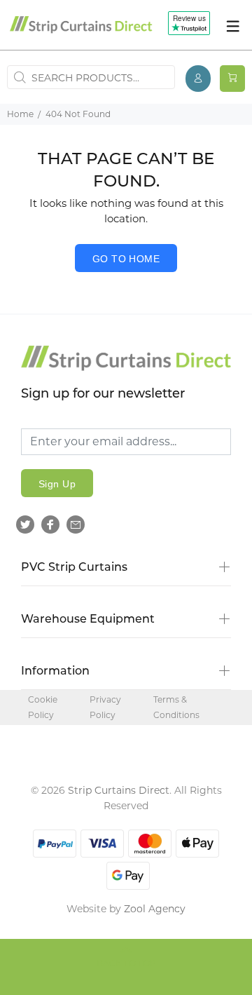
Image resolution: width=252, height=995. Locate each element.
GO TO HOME (126, 258)
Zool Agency (155, 908)
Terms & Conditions (176, 707)
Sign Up (57, 483)
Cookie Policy (42, 707)
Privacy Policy (105, 707)
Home (20, 114)
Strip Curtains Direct (118, 790)
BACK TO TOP (126, 964)
